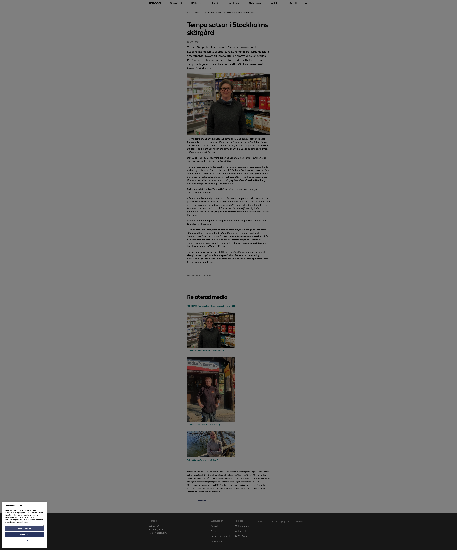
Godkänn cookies (24, 528)
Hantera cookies (24, 541)
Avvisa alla (24, 534)
